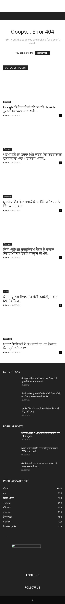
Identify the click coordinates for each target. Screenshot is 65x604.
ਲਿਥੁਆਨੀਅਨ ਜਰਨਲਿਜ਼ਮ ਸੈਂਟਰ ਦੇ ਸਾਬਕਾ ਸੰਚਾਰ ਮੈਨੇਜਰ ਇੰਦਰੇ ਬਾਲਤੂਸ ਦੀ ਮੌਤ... (28, 251)
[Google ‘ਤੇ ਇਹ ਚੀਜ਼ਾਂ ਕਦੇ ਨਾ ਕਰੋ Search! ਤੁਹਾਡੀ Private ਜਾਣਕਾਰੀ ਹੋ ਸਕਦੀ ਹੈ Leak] (32, 88)
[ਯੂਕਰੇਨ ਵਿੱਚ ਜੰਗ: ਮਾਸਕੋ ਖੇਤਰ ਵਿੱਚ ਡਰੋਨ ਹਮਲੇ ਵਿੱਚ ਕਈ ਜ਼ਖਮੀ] (32, 183)
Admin (6, 115)
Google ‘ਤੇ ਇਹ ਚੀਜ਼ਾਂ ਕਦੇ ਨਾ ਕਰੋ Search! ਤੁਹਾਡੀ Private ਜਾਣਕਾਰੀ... (29, 109)
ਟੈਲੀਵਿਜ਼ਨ (7, 102)
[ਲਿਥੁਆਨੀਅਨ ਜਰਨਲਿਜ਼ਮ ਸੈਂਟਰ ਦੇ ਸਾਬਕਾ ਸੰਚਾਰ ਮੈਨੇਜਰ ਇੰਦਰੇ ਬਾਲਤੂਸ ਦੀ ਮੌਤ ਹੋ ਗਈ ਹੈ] (32, 231)
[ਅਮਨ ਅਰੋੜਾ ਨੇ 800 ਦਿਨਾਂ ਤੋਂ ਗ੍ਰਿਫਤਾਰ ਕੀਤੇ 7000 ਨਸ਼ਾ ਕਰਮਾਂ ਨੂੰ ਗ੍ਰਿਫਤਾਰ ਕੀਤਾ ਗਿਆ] (11, 452)
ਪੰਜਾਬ (6, 291)
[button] (5, 16)
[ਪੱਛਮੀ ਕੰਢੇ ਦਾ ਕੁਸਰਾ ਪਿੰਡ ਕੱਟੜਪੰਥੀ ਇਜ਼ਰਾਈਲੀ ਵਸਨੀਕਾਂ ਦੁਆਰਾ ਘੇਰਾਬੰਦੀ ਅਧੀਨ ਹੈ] (32, 136)
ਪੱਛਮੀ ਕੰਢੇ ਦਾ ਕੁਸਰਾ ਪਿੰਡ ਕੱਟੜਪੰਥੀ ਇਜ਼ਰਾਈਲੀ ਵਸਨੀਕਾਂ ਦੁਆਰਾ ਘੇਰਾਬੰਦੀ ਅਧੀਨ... (32, 156)
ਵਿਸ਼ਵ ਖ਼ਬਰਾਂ (7, 149)
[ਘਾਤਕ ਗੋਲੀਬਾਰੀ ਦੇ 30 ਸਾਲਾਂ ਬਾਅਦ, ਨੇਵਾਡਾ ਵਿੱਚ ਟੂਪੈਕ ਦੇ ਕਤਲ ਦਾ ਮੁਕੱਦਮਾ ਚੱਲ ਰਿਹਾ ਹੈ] (32, 325)
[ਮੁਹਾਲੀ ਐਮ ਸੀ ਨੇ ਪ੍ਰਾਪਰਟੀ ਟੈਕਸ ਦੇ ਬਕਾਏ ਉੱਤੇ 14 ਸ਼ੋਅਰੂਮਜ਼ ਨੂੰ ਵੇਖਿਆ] (11, 437)
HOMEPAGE (42, 53)
